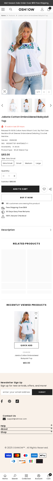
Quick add (26, 345)
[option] (26, 57)
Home (3, 16)
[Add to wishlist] (36, 313)
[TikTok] (17, 401)
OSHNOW (13, 140)
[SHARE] (50, 189)
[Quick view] (36, 318)
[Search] (10, 9)
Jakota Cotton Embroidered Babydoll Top (26, 357)
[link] (44, 189)
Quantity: (5, 171)
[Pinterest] (9, 401)
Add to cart (20, 189)
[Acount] (42, 9)
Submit (42, 392)
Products (12, 16)
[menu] (3, 9)
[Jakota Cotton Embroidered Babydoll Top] (26, 326)
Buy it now (26, 197)
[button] (44, 92)
